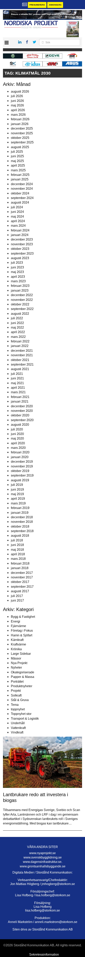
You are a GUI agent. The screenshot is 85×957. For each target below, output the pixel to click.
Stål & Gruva (20, 700)
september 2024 (22, 198)
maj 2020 (17, 438)
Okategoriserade (22, 672)
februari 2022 (20, 341)
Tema (15, 704)
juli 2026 (17, 96)
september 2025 (22, 142)
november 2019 (22, 466)
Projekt (16, 690)
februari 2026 (20, 119)
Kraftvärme (18, 644)
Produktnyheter (21, 686)
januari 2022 (19, 346)
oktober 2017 (20, 582)
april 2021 (18, 387)
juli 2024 (17, 207)
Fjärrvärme (18, 626)
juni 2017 (17, 600)
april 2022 (18, 332)
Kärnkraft (17, 639)
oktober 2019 (20, 471)
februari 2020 (20, 452)
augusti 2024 (20, 202)
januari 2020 (19, 457)
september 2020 (22, 420)
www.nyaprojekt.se (42, 853)
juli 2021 (17, 373)
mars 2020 (18, 447)
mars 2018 (18, 558)
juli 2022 (17, 318)
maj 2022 (17, 327)
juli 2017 (17, 596)
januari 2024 (19, 235)
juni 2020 (17, 434)
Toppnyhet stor (21, 713)
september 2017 (22, 586)
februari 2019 (20, 508)
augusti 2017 (20, 591)
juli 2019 (17, 484)
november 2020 (22, 410)
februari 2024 (20, 230)
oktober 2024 (20, 193)
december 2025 (22, 128)
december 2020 (22, 406)
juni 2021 (17, 378)
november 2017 (22, 577)
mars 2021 (18, 392)
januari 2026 (19, 124)
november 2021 (22, 355)
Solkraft (16, 695)
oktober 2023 (20, 248)
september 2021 (22, 364)
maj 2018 (17, 549)
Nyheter (16, 667)
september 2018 (22, 531)
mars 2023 (18, 281)
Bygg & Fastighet (23, 616)
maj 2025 (17, 161)
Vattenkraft (18, 728)
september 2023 (22, 253)
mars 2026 (18, 114)
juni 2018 (17, 545)
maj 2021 (17, 383)
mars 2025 (18, 170)
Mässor (16, 658)
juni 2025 (17, 156)
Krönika (16, 649)
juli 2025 (17, 151)
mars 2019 (18, 503)
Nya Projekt (19, 663)
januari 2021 (19, 401)
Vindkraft (17, 732)
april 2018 (18, 554)
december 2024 (22, 184)
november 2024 (22, 188)
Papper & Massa (22, 676)
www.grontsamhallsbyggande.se (42, 866)
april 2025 (18, 165)
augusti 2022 (20, 313)
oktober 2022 (20, 304)
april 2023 (18, 276)
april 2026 (18, 110)
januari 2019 (19, 512)
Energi (15, 621)
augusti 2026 (20, 91)
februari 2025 (20, 174)
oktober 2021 (20, 360)
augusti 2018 (20, 535)
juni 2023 (17, 267)
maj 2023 (17, 272)
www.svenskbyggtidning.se (43, 857)
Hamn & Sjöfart (21, 635)
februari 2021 (20, 397)
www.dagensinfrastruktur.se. (42, 861)
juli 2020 (17, 429)
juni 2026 (17, 100)
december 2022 (22, 295)
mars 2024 (18, 225)
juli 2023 (17, 262)
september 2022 (22, 309)
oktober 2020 (20, 415)
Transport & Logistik (25, 718)
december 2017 (22, 572)
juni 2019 (17, 489)
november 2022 (22, 299)
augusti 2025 (20, 147)
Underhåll (18, 723)
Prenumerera (37, 5)
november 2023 (22, 244)
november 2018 (22, 521)
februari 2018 (20, 563)
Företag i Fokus (22, 630)
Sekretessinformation (44, 954)
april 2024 (18, 221)
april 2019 (18, 498)
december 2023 (22, 239)
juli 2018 (17, 540)
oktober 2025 (20, 137)
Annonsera (55, 5)
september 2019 (22, 475)
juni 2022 (17, 323)
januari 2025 (19, 179)
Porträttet (17, 681)
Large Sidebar (21, 653)
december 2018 (22, 517)
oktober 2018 (20, 526)
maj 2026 (17, 105)
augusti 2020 (20, 424)
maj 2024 (17, 216)
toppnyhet (18, 709)
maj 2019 (17, 494)
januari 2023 (19, 290)
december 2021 (22, 350)
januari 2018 (19, 568)
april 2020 (18, 443)
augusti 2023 (20, 258)
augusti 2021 (20, 369)
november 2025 (22, 133)
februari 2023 (20, 285)
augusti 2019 (20, 480)
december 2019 (22, 461)
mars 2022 (18, 336)
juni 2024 (17, 211)
